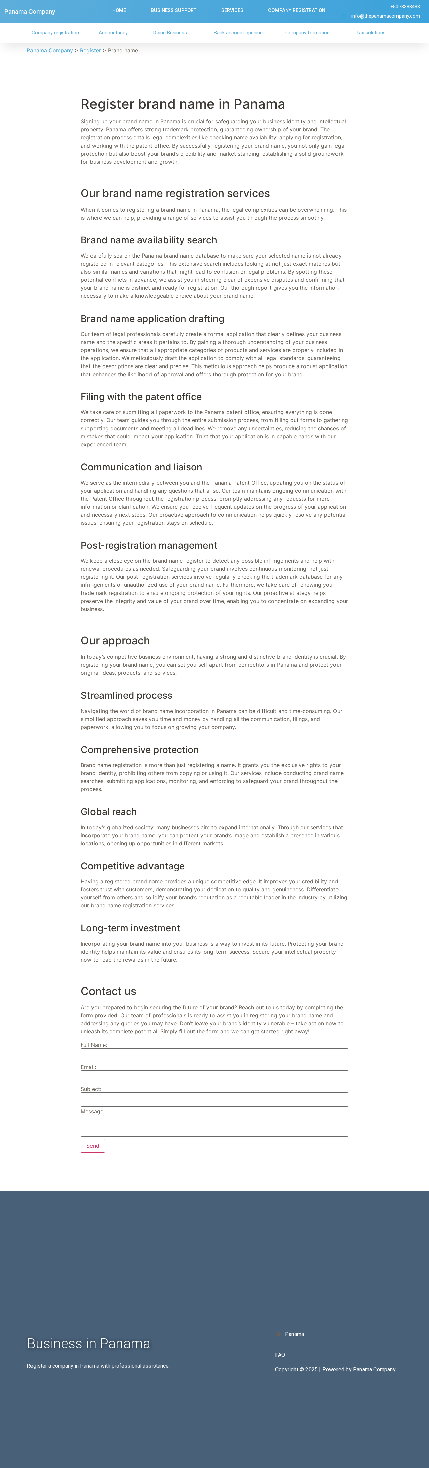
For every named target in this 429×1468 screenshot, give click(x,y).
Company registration (55, 33)
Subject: (91, 1089)
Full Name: (94, 1045)
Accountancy (113, 33)
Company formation (307, 33)
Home (119, 10)
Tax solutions (371, 33)
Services (232, 10)
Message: (93, 1111)
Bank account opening (238, 33)
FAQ (280, 1355)
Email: (88, 1067)
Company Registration (296, 10)
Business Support (173, 10)
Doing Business (170, 33)
